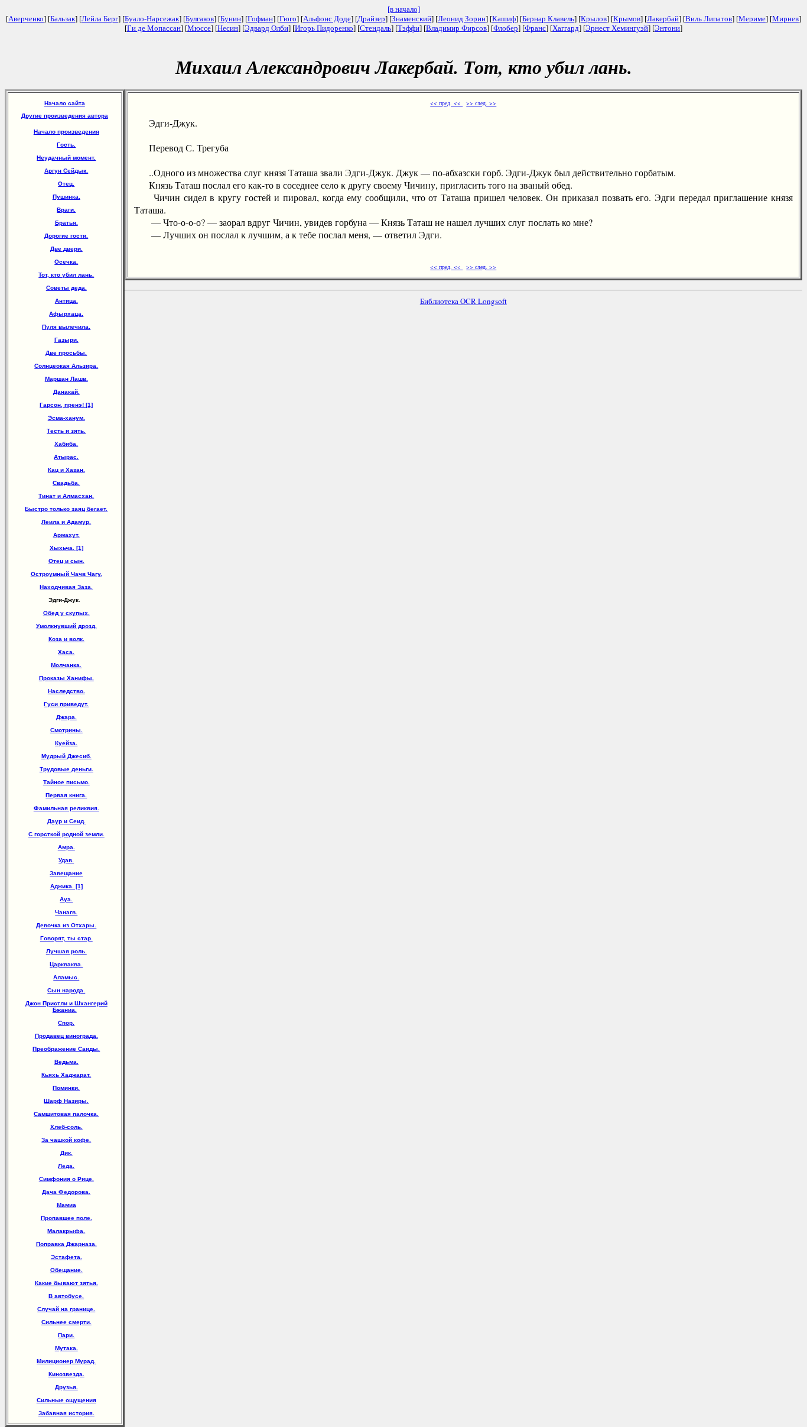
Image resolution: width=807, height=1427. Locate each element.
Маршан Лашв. (66, 379)
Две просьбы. (66, 353)
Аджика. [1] (66, 886)
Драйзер (371, 18)
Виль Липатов (708, 18)
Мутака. (66, 1348)
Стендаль (375, 28)
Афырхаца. (66, 313)
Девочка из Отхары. (66, 925)
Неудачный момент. (66, 157)
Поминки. (66, 1088)
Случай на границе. (66, 1309)
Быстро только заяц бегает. (66, 509)
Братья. (66, 222)
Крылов (594, 18)
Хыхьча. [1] (66, 548)
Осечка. (66, 261)
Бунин (230, 18)
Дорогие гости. (66, 235)
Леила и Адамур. (66, 522)
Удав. (66, 860)
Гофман (260, 18)
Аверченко (26, 18)
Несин (227, 28)
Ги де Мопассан (154, 28)
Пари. (66, 1335)
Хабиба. (66, 444)
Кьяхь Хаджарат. (66, 1075)
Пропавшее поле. (66, 1218)
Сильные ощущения (66, 1400)
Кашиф (504, 18)
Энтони (667, 28)
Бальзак (62, 18)
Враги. (66, 209)
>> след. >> (481, 103)
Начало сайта (64, 103)
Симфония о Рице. (66, 1179)
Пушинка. (66, 196)
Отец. (66, 183)
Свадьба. (66, 483)
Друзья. (66, 1387)
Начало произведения (66, 131)
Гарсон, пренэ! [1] (66, 405)
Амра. (66, 847)
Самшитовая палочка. (66, 1114)
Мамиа (66, 1205)
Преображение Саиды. (66, 1049)
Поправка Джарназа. (66, 1244)
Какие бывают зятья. (66, 1283)
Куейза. (66, 743)
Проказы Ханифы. (66, 678)
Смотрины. (66, 730)
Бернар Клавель (548, 18)
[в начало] (404, 9)
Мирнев (785, 18)
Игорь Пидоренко (324, 28)
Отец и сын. (66, 561)
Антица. (66, 300)
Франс (535, 28)
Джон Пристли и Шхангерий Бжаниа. (66, 1006)
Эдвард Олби (266, 28)
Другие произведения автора (64, 115)
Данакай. (66, 392)
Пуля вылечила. (66, 326)
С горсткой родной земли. (66, 834)
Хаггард (565, 28)
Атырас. (66, 457)
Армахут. (66, 535)
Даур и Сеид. (66, 821)
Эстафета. (66, 1257)
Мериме (752, 18)
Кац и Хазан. (66, 470)
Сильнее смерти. (66, 1322)
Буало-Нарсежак (152, 18)
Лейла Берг (100, 18)
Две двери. (66, 248)
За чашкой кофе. (66, 1140)
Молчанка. (66, 665)
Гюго (288, 18)
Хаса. (66, 652)
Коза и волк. (66, 639)
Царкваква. (66, 964)
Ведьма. (66, 1062)
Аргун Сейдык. (66, 170)
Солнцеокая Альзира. (66, 366)
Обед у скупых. (66, 613)
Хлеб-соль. (66, 1127)
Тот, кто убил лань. (66, 274)
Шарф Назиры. (66, 1101)
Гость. (66, 144)
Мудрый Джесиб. (66, 756)
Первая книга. (66, 795)
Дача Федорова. (66, 1192)
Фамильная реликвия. (66, 808)
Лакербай (663, 18)
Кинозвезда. (66, 1374)
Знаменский (411, 18)
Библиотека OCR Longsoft (463, 301)
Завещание (66, 873)
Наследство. (66, 691)
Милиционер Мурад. (66, 1361)
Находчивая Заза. (66, 587)
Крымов (626, 18)
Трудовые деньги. (66, 769)
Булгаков (200, 18)
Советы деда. (66, 287)
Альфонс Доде (327, 18)
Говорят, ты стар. (66, 938)
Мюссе (199, 28)
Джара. (66, 717)
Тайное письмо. (66, 782)
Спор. (66, 1023)
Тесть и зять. (66, 431)
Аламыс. (66, 977)
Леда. (66, 1166)
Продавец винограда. (66, 1036)
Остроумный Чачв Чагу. (66, 574)
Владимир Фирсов (456, 28)
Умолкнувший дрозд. (66, 626)
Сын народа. (66, 990)
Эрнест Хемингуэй (616, 28)
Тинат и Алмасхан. (66, 496)
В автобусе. (66, 1296)
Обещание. (66, 1270)
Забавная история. (66, 1413)
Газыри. (66, 339)
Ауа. (66, 899)
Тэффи (408, 28)
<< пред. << (446, 103)
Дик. (66, 1153)
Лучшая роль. (66, 951)
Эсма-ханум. (66, 418)
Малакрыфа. (66, 1231)
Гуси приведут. (66, 704)
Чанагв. (66, 912)
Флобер (505, 28)
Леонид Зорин (462, 18)
